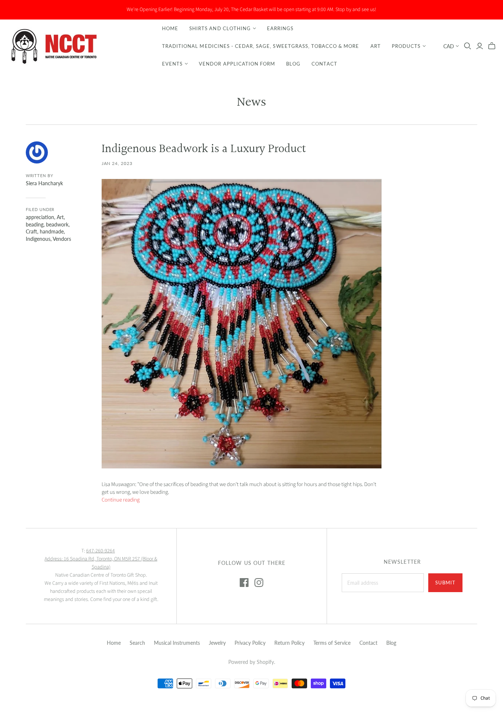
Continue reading (121, 500)
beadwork (57, 224)
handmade (52, 231)
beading (34, 224)
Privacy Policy (250, 643)
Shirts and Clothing (220, 28)
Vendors (62, 239)
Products (406, 46)
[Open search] (467, 46)
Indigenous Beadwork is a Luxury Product (204, 149)
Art (60, 217)
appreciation (40, 217)
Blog (293, 64)
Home (170, 28)
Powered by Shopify (251, 662)
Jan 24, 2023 (117, 163)
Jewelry (217, 643)
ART (375, 46)
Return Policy (289, 643)
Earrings (280, 28)
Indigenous (38, 239)
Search (137, 643)
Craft (31, 231)
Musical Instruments (177, 643)
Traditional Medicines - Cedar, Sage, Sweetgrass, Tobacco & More (260, 46)
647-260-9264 (100, 551)
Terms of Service (332, 643)
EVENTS (172, 64)
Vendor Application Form (237, 64)
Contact (324, 64)
